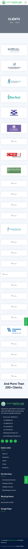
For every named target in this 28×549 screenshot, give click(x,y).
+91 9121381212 (8, 426)
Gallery (4, 460)
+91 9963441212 (8, 423)
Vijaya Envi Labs (13, 540)
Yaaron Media (20, 546)
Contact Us (5, 467)
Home (11, 22)
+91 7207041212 (8, 429)
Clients (4, 464)
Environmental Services (8, 480)
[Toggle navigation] (25, 2)
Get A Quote (26, 321)
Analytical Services (7, 483)
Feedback (26, 480)
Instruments (5, 457)
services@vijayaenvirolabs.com (12, 436)
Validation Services (7, 487)
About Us (4, 453)
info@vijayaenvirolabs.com (10, 433)
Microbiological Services (9, 490)
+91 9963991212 (8, 420)
